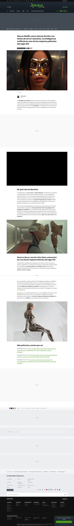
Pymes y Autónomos (62, 506)
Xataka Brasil (9, 519)
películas (33, 408)
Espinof (26, 505)
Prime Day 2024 (10, 485)
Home (23, 11)
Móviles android (30, 485)
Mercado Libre (17, 28)
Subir (64, 498)
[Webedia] (10, 498)
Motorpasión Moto (46, 505)
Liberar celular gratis (61, 471)
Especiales (9, 482)
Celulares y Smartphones (19, 483)
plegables (31, 28)
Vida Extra (17, 505)
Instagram (63, 11)
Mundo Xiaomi (9, 510)
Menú (9, 7)
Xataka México (37, 5)
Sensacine (26, 503)
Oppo (44, 28)
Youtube (61, 11)
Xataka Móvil (9, 505)
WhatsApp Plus (46, 471)
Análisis (18, 479)
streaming (28, 408)
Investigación (9, 479)
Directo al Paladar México (37, 518)
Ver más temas (10, 489)
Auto (28, 11)
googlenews (64, 11)
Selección (12, 11)
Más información (45, 524)
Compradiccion (54, 506)
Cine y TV (22, 408)
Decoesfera (53, 505)
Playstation (26, 28)
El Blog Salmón (62, 503)
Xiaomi (40, 28)
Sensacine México (28, 517)
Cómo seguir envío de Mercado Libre (35, 471)
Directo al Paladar (37, 503)
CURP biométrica (53, 471)
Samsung (35, 28)
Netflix (56, 28)
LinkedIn (57, 489)
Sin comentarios (22, 48)
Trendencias (53, 503)
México (8, 487)
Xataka (8, 503)
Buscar (65, 495)
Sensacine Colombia (26, 519)
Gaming (18, 11)
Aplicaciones (30, 482)
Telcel (29, 487)
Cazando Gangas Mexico (31, 479)
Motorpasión (45, 503)
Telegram (51, 489)
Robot (52, 28)
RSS (53, 489)
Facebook (57, 11)
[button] (23, 96)
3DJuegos (17, 503)
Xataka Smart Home (9, 509)
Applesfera (9, 506)
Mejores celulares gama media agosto (21, 471)
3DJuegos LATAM (19, 517)
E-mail (31, 48)
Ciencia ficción (43, 408)
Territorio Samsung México (37, 11)
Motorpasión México (45, 518)
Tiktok (66, 11)
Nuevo (64, 7)
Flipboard (29, 48)
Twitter (59, 11)
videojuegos (19, 487)
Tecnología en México (21, 485)
